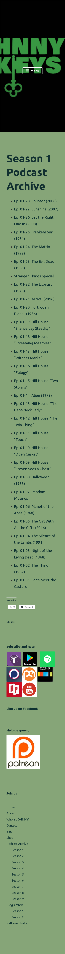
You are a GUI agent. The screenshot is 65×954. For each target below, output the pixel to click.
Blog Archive (15, 905)
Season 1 (18, 850)
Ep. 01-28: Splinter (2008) (35, 201)
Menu (34, 71)
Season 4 (18, 868)
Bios (9, 831)
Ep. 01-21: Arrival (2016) (34, 299)
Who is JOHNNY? (17, 819)
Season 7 (18, 886)
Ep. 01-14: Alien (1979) (33, 395)
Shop (9, 837)
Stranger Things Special (34, 276)
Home (10, 807)
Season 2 (18, 856)
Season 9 (18, 898)
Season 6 (18, 880)
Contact (11, 825)
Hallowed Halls (16, 923)
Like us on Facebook (22, 709)
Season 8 (18, 892)
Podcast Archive (17, 843)
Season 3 (18, 862)
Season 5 (18, 874)
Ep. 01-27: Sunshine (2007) (36, 209)
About (10, 813)
